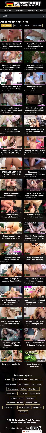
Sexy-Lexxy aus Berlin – (11, 364)
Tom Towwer (11, 393)
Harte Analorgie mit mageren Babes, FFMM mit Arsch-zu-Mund (11, 281)
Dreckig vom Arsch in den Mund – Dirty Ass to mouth (34, 152)
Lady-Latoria (35, 393)
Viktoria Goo (37, 407)
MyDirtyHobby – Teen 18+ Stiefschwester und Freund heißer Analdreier (11, 323)
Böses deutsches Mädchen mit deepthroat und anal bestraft (34, 174)
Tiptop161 (7, 380)
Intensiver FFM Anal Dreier (35, 88)
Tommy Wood (10, 384)
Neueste (17, 25)
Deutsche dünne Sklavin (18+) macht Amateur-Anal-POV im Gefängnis (34, 345)
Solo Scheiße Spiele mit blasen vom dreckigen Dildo (11, 46)
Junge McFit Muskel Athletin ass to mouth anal (11, 109)
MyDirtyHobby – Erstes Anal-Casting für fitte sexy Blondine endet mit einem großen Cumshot (34, 324)
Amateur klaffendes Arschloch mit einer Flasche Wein (11, 195)
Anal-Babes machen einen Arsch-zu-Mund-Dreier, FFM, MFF (35, 259)
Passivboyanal (24, 407)
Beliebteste (6, 25)
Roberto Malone (21, 380)
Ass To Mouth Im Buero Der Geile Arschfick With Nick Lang (34, 131)
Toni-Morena (13, 389)
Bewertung (37, 25)
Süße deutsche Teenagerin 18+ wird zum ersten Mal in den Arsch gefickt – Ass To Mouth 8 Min (11, 133)
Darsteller (19, 10)
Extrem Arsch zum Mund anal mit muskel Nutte (11, 88)
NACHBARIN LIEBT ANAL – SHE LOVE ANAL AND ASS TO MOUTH (11, 174)
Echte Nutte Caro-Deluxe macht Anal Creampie (35, 280)
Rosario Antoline (32, 403)
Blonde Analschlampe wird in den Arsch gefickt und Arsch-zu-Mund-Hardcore (11, 239)
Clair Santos (33, 389)
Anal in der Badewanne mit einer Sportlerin (11, 301)
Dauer (27, 25)
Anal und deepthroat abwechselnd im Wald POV (34, 67)
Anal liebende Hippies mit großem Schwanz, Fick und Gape (35, 302)
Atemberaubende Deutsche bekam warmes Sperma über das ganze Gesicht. (11, 218)
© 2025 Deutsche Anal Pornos (23, 420)
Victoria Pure (24, 384)
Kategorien (7, 10)
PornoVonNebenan (31, 48)
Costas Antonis (9, 407)
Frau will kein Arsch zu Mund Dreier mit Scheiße (34, 194)
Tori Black (23, 393)
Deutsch (28, 431)
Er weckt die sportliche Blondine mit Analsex (11, 66)
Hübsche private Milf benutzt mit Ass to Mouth (34, 109)
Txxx (3, 133)
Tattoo (23, 389)
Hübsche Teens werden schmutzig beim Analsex (34, 237)
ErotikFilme (5, 48)
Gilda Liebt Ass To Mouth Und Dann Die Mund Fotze (11, 152)
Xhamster (5, 219)
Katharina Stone (17, 398)
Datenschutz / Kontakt (14, 428)
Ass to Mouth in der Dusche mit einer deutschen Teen (34, 46)
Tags (27, 428)
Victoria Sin (36, 384)
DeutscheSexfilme (7, 69)
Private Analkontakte (35, 10)
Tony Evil (23, 412)
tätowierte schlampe (15, 403)
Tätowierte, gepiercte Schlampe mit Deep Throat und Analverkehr (11, 345)
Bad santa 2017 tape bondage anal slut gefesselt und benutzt (34, 217)
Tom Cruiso (30, 398)
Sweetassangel (36, 380)
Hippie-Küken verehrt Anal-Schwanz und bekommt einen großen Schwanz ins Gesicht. (11, 260)
